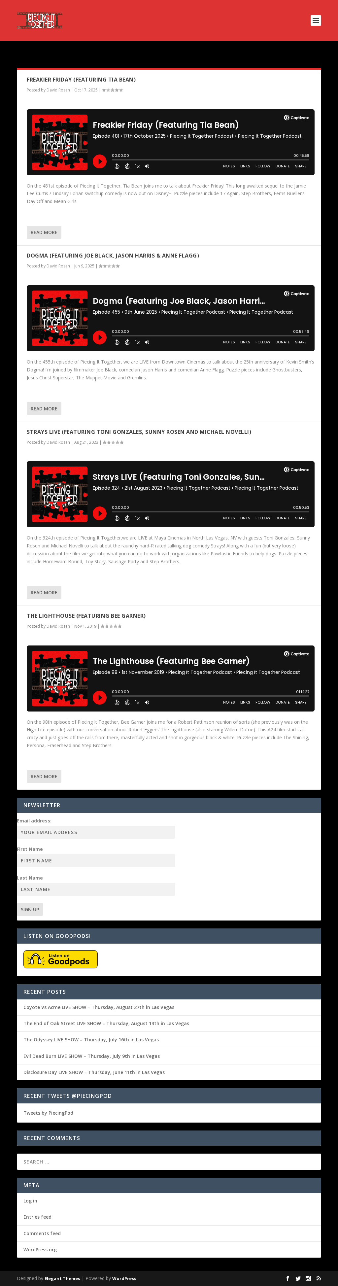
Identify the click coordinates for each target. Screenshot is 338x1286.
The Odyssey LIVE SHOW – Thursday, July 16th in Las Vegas (91, 1039)
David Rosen (58, 90)
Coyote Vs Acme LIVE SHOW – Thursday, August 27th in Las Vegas (98, 1007)
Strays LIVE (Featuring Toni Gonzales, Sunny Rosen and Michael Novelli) (139, 431)
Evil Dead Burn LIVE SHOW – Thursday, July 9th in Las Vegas (91, 1056)
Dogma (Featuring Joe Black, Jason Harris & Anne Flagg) (113, 255)
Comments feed (42, 1233)
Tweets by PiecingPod (48, 1113)
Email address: (34, 820)
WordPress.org (40, 1249)
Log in (30, 1201)
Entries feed (37, 1217)
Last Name (30, 878)
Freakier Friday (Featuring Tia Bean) (81, 79)
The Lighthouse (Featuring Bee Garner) (86, 615)
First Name (30, 849)
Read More (44, 232)
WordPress (124, 1278)
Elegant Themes (62, 1278)
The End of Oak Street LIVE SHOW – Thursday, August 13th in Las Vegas (106, 1023)
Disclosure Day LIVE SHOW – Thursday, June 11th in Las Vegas (94, 1072)
